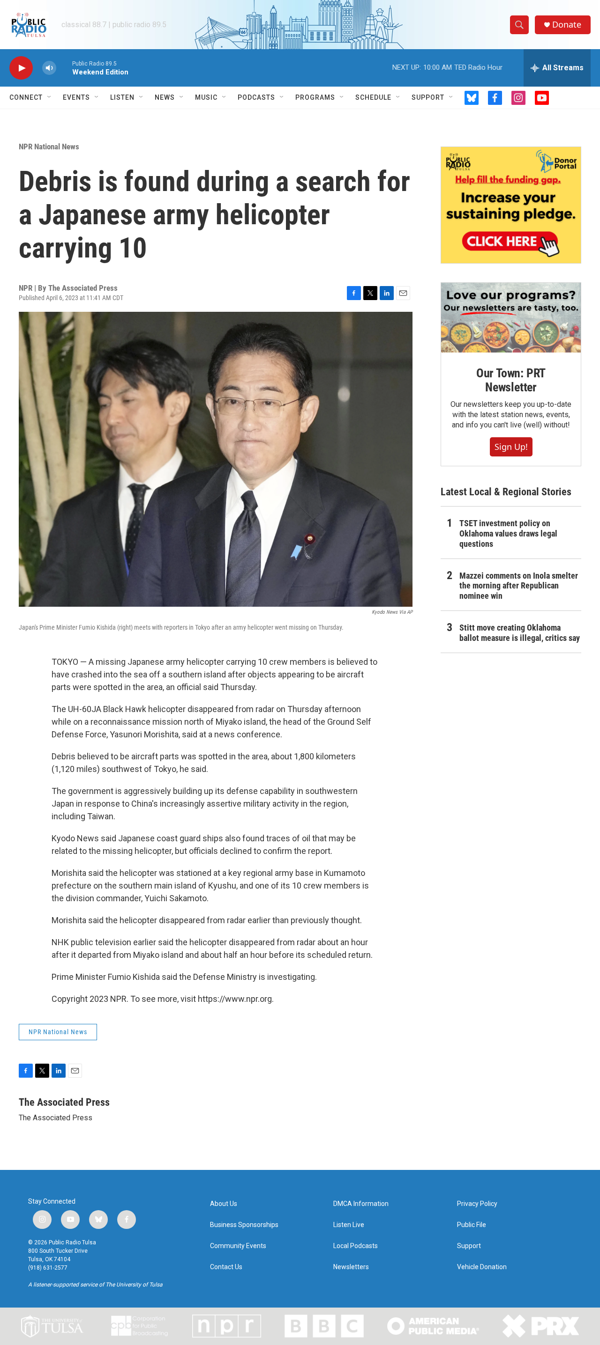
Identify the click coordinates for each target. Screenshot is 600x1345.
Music (206, 97)
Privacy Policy (477, 1203)
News (165, 97)
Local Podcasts (355, 1245)
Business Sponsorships (244, 1224)
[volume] (49, 68)
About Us (223, 1203)
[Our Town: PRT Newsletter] (511, 318)
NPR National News (49, 146)
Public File (471, 1224)
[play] (21, 68)
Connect (26, 97)
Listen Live (348, 1224)
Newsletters (351, 1267)
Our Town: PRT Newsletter (511, 380)
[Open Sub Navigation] (49, 97)
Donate (566, 24)
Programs (315, 97)
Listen (122, 97)
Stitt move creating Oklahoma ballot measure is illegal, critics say (519, 633)
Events (76, 97)
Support (428, 97)
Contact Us (226, 1267)
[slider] (64, 68)
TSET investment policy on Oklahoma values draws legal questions (508, 533)
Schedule (373, 97)
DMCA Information (361, 1203)
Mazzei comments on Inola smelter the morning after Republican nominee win (518, 586)
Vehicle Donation (482, 1267)
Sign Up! (511, 446)
